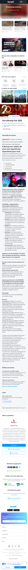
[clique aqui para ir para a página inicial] (10, 2)
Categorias (4, 530)
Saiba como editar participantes (9, 386)
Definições (7, 567)
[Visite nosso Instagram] (12, 546)
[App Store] (10, 510)
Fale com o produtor (15, 449)
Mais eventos (15, 453)
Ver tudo (24, 76)
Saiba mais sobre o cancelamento (10, 377)
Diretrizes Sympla (13, 558)
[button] (4, 564)
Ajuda (3, 541)
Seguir (15, 445)
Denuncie (23, 408)
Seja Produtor (5, 534)
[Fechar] (26, 562)
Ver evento (14, 13)
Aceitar (20, 567)
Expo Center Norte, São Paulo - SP (14, 126)
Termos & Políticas (16, 564)
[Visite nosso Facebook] (19, 546)
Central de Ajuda (14, 493)
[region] (14, 565)
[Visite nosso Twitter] (15, 546)
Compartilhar (15, 116)
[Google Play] (16, 510)
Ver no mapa (7, 401)
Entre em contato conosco (17, 555)
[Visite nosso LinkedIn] (9, 546)
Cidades (4, 527)
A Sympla (4, 537)
